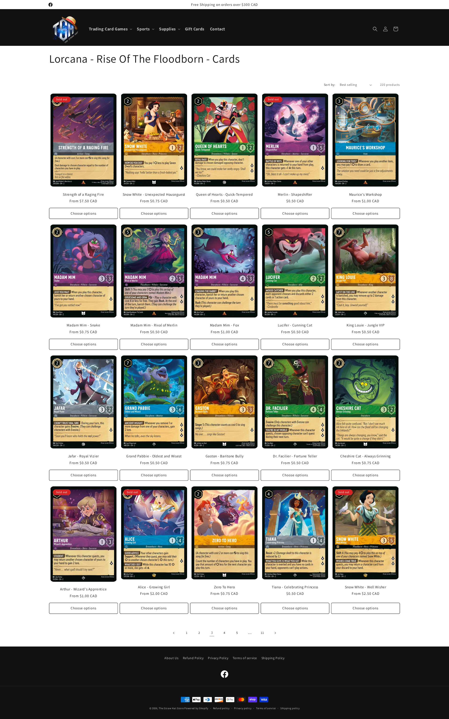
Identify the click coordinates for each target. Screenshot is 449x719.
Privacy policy (242, 708)
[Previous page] (174, 633)
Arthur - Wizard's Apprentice (83, 589)
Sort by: (329, 85)
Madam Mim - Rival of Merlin (153, 325)
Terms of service (245, 658)
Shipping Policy (273, 658)
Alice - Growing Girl (154, 587)
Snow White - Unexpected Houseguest (154, 194)
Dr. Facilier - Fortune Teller (295, 456)
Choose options (83, 213)
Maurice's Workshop (365, 194)
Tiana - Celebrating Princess (295, 587)
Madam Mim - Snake (83, 325)
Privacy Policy (218, 658)
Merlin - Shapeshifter (295, 194)
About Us (171, 658)
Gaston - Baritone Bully (225, 456)
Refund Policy (193, 658)
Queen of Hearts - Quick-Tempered (224, 194)
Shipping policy (290, 708)
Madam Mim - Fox (224, 325)
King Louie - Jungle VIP (366, 325)
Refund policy (221, 708)
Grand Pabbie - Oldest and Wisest (154, 456)
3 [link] (212, 632)
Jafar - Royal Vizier (83, 456)
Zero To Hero (224, 587)
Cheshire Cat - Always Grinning (365, 456)
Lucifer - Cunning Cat (295, 325)
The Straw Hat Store (171, 708)
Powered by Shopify (196, 708)
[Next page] (275, 633)
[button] (110, 28)
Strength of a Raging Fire (83, 194)
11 (262, 633)
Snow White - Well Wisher (365, 587)
